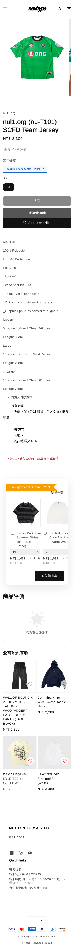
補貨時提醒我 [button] (37, 212)
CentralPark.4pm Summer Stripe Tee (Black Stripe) (28, 539)
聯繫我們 (15, 869)
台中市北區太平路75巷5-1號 (28, 887)
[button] (5, 9)
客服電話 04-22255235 (25, 874)
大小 (6, 178)
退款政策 (48, 943)
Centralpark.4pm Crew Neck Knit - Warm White (61, 537)
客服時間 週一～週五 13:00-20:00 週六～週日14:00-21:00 (37, 881)
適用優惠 (9, 160)
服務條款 (26, 943)
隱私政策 (37, 943)
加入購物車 (49, 575)
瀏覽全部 (57, 492)
